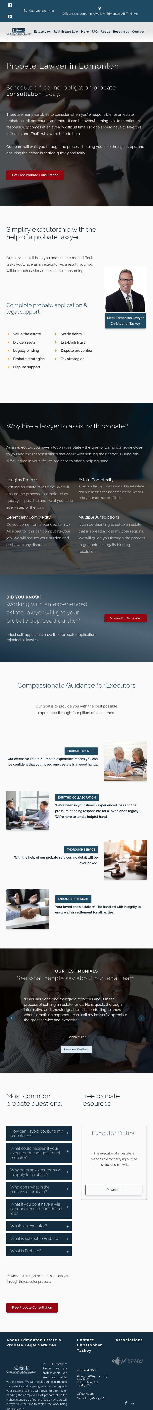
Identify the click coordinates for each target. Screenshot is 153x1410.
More (85, 31)
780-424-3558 (87, 1370)
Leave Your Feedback (76, 1049)
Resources (121, 31)
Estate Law (42, 31)
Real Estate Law (66, 31)
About (105, 31)
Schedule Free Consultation (125, 618)
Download (114, 1190)
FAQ (95, 31)
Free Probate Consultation (32, 1307)
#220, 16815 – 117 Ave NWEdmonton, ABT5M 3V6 (92, 1381)
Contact (138, 31)
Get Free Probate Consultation (35, 175)
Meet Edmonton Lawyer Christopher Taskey (125, 321)
